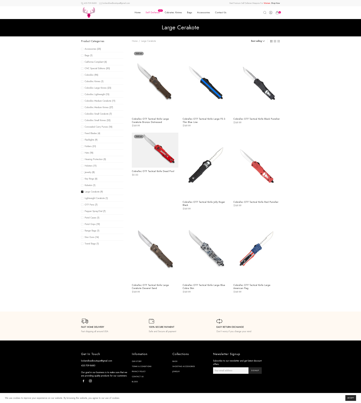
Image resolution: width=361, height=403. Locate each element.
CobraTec (89, 74)
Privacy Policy (139, 371)
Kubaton (88, 185)
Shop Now (275, 3)
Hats (87, 152)
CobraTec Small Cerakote (97, 113)
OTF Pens (89, 204)
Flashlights (89, 139)
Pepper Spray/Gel (93, 211)
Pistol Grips (90, 224)
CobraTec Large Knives (96, 87)
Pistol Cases (90, 217)
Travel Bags (90, 243)
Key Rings (89, 178)
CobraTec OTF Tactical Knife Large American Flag (251, 286)
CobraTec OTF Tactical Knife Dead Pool (153, 171)
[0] (277, 13)
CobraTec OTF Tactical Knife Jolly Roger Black (204, 203)
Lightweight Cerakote (95, 198)
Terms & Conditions (142, 366)
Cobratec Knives (173, 12)
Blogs (135, 381)
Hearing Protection (94, 159)
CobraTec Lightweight (95, 94)
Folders (88, 146)
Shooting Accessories (183, 366)
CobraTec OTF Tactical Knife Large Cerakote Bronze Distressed (150, 120)
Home (138, 12)
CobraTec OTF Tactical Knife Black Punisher (256, 119)
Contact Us (220, 12)
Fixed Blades (91, 133)
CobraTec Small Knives (95, 120)
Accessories (203, 12)
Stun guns (89, 237)
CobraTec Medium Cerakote (98, 100)
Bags (189, 12)
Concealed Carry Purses (96, 126)
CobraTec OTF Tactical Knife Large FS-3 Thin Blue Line (204, 120)
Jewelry (88, 172)
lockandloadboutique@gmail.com (116, 3)
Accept (350, 398)
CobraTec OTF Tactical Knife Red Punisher (256, 202)
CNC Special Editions (95, 68)
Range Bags (90, 230)
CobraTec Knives (92, 81)
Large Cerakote (92, 191)
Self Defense (154, 12)
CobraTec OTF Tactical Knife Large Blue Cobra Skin (204, 286)
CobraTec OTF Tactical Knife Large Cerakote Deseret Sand (150, 286)
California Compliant (94, 61)
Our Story (137, 361)
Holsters (89, 165)
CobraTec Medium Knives (97, 107)
